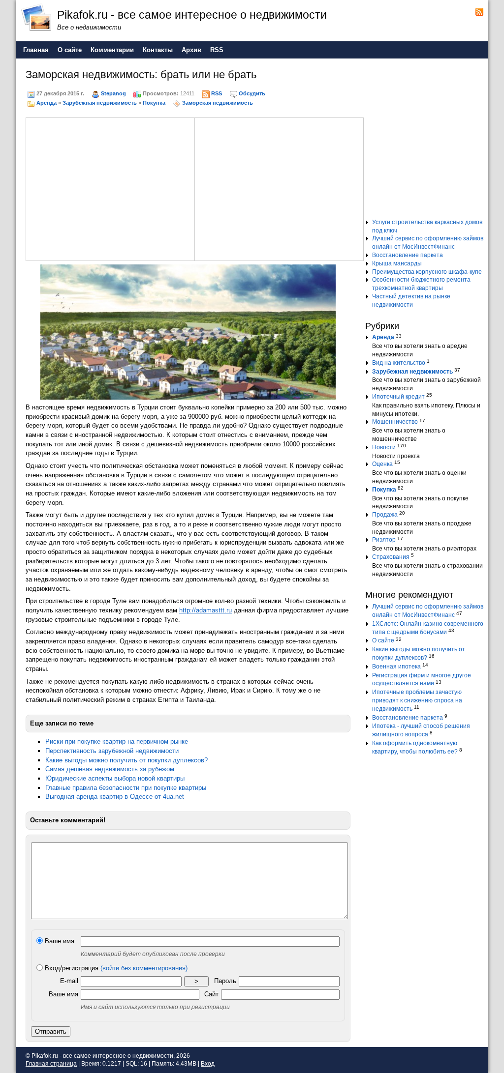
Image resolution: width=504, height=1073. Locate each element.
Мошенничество (395, 421)
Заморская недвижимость (217, 103)
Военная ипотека (396, 666)
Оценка (382, 464)
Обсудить (252, 93)
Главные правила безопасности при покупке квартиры (125, 787)
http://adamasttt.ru (205, 610)
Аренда (46, 103)
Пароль (225, 981)
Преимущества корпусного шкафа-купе (427, 271)
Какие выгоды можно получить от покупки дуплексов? (126, 760)
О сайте (383, 640)
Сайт (211, 994)
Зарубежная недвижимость (100, 103)
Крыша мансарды (397, 263)
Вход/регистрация (115, 968)
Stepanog (113, 93)
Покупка (154, 103)
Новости (384, 447)
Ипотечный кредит (398, 396)
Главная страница (51, 1063)
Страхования (391, 556)
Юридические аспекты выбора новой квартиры (115, 778)
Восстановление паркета (407, 255)
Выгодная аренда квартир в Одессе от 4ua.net (114, 796)
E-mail (69, 981)
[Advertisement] (110, 188)
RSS (216, 93)
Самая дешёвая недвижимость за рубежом (109, 769)
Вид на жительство (398, 362)
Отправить (50, 1031)
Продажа (385, 514)
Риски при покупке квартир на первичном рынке (116, 741)
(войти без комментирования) (144, 968)
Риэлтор (384, 539)
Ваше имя (58, 941)
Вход (208, 1063)
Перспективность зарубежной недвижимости (112, 750)
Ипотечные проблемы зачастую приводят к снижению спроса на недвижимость (417, 700)
